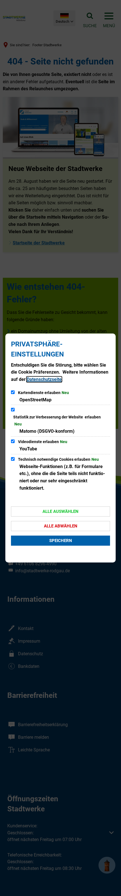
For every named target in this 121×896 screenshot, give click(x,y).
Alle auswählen (60, 511)
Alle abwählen (60, 526)
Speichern (60, 540)
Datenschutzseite (44, 379)
